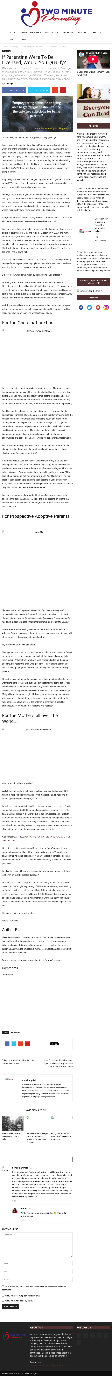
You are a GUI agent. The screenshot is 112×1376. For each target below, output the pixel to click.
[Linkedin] (92, 1335)
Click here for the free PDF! (92, 290)
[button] (106, 35)
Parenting (23, 32)
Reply (14, 1201)
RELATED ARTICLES (13, 1110)
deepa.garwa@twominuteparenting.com (49, 1365)
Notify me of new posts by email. (19, 1301)
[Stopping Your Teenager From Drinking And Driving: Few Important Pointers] (37, 1123)
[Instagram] (85, 1335)
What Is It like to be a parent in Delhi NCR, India (11, 1136)
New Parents (68, 32)
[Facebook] (79, 1335)
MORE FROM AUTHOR (36, 1110)
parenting (15, 1032)
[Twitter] (106, 1335)
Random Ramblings (50, 32)
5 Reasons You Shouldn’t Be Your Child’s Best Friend (18, 1062)
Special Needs (35, 32)
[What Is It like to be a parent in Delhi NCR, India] (12, 1123)
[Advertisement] (37, 587)
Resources (97, 32)
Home (12, 32)
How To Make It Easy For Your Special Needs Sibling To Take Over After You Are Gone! (58, 1063)
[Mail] (99, 1335)
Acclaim (13, 39)
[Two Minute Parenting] (56, 14)
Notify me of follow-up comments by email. (23, 1296)
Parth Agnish (10, 83)
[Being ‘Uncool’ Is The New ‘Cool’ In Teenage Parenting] (62, 1123)
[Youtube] (79, 1342)
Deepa (23, 1208)
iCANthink (23, 39)
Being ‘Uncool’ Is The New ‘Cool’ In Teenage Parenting (61, 1136)
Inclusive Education (83, 32)
